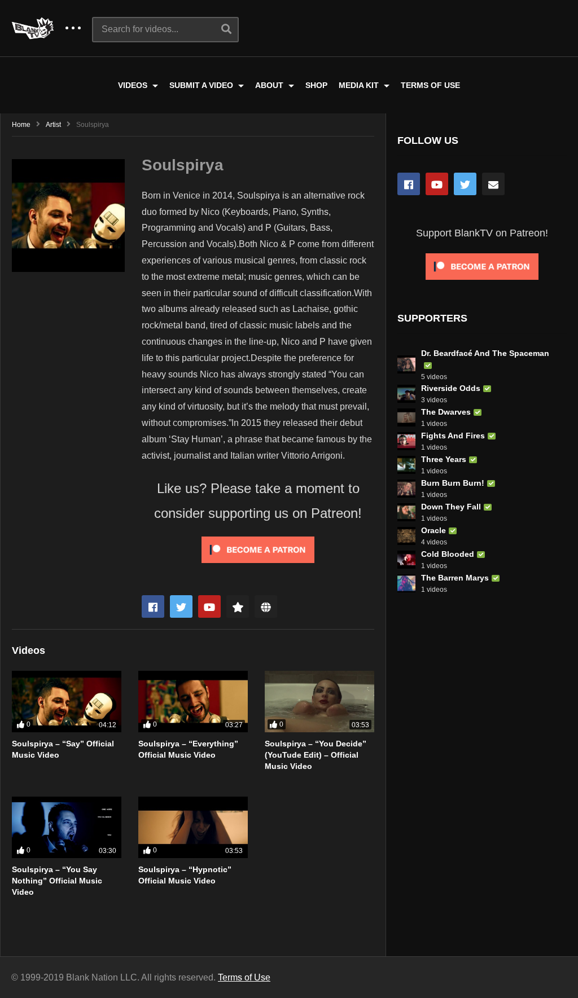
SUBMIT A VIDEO (202, 85)
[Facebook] (153, 606)
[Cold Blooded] (406, 560)
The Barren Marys (455, 577)
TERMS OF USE (430, 85)
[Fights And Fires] (406, 441)
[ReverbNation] (237, 606)
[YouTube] (437, 184)
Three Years (443, 459)
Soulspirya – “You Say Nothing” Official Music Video (57, 881)
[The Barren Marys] (406, 583)
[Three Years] (406, 465)
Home (21, 125)
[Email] (493, 184)
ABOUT (270, 85)
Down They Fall (451, 506)
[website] (266, 606)
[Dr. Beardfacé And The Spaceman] (406, 364)
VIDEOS (134, 85)
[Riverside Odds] (406, 394)
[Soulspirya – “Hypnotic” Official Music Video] (193, 827)
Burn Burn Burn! (452, 482)
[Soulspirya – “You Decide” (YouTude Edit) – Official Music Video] (319, 701)
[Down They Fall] (406, 512)
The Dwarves (446, 411)
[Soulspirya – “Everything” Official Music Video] (193, 701)
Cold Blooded (447, 554)
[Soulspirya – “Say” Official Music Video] (66, 701)
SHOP (316, 85)
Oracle (433, 530)
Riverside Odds (450, 388)
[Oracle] (406, 536)
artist (53, 125)
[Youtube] (209, 606)
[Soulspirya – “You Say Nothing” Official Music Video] (66, 827)
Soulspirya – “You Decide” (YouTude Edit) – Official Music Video (315, 755)
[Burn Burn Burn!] (406, 489)
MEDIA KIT (360, 85)
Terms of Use (244, 977)
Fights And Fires (453, 435)
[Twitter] (181, 606)
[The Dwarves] (406, 417)
